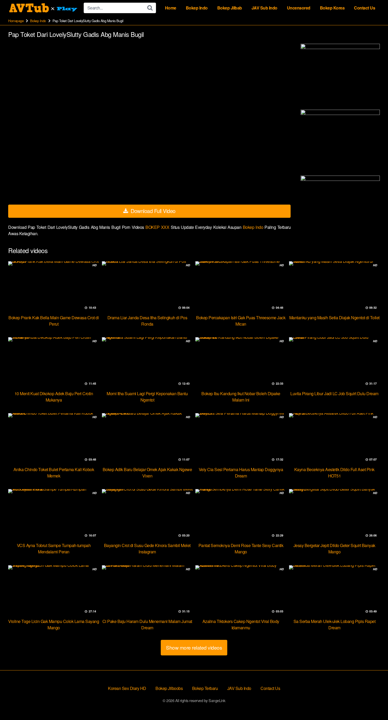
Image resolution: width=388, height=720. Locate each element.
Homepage (15, 20)
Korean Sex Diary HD (127, 688)
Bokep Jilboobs (169, 688)
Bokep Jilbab (229, 8)
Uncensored (298, 8)
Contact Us (364, 8)
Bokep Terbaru (205, 688)
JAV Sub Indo (264, 8)
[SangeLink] (43, 8)
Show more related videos (194, 647)
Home (170, 8)
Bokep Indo (197, 8)
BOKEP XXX (158, 227)
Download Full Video (152, 211)
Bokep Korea (332, 8)
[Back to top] (373, 703)
